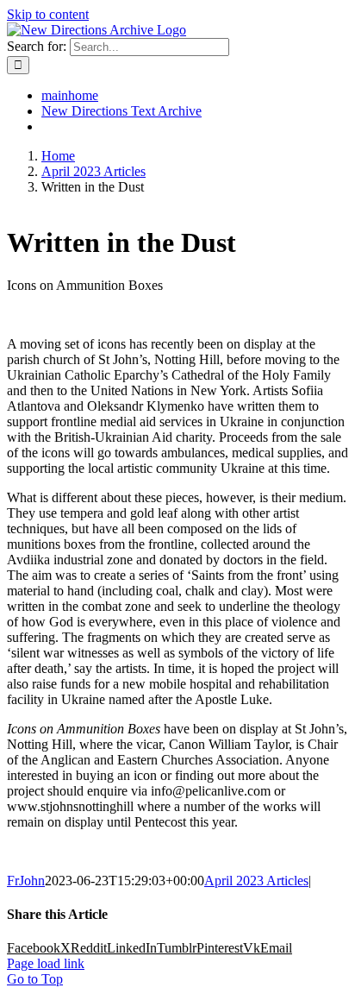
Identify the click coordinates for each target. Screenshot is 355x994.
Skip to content (48, 14)
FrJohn (26, 880)
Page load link (45, 963)
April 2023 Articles (256, 880)
